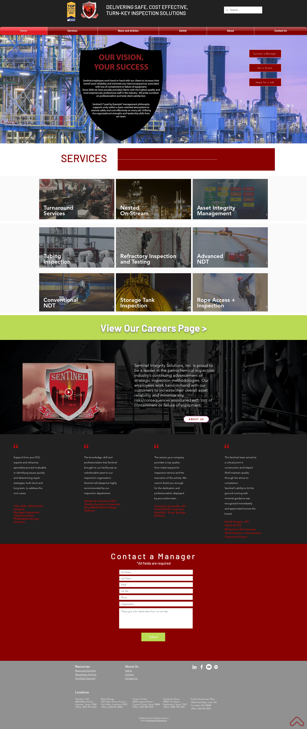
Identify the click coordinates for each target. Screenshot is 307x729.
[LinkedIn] (194, 667)
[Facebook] (202, 667)
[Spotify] (216, 667)
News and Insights (85, 670)
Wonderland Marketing (157, 720)
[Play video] (69, 392)
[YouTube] (209, 667)
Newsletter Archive (85, 674)
